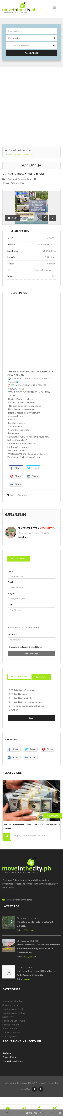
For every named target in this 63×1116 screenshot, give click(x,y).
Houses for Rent (10, 1024)
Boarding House (10, 1005)
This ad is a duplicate (21, 698)
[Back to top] (52, 1096)
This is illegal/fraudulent (23, 690)
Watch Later (21, 676)
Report (31, 718)
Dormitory (7, 1016)
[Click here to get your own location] (54, 45)
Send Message (31, 653)
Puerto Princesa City (13, 183)
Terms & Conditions (12, 1061)
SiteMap (6, 1053)
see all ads (23, 537)
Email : (11, 582)
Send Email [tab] (20, 558)
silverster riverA (28, 528)
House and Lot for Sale (13, 1020)
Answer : (12, 634)
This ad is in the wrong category (27, 701)
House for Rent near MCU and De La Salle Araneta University (36, 973)
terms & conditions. (32, 647)
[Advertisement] (31, 105)
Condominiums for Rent (14, 1009)
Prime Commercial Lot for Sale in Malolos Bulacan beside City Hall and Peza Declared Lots (38, 948)
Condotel (22, 495)
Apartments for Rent (13, 1001)
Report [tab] (43, 677)
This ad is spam (19, 694)
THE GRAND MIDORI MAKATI (18, 825)
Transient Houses (11, 1032)
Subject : (12, 593)
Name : (11, 571)
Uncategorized (9, 1036)
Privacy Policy (9, 1057)
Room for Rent (9, 1028)
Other (14, 709)
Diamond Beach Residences (23, 173)
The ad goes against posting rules (28, 705)
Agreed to (26, 647)
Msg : (10, 604)
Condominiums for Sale (21, 150)
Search (33, 52)
